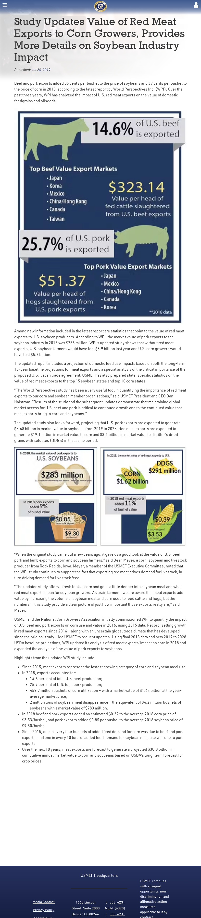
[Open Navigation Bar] (5, 5)
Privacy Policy (43, 910)
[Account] (196, 5)
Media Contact (44, 902)
